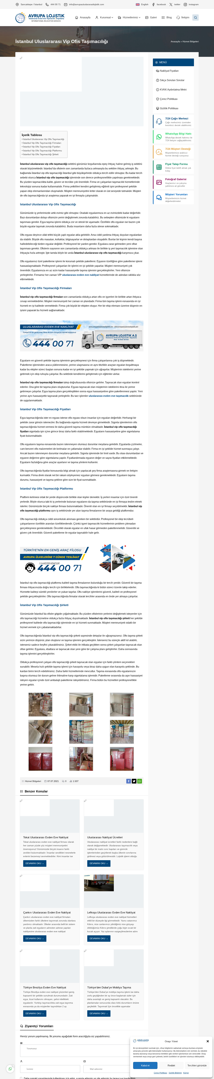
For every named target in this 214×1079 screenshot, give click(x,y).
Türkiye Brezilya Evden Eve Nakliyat (44, 987)
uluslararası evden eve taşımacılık (109, 396)
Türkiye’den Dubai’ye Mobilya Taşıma (109, 987)
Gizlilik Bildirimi (175, 1073)
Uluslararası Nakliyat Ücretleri (105, 837)
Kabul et (145, 1065)
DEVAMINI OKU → (35, 863)
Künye (186, 1073)
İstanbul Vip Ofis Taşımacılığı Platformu (42, 150)
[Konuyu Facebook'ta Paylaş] (128, 781)
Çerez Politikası (160, 1073)
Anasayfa (175, 41)
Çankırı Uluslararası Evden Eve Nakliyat (47, 912)
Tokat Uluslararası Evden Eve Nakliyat (45, 837)
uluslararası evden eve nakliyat (80, 275)
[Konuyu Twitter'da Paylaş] (134, 781)
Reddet (171, 1065)
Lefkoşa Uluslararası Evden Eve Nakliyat (111, 912)
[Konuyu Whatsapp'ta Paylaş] (139, 781)
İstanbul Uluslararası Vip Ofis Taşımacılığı (43, 139)
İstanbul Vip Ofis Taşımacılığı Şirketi (40, 154)
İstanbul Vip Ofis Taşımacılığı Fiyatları (41, 146)
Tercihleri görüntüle (197, 1065)
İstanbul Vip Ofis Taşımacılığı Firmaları (42, 143)
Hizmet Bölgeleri (191, 41)
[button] (207, 1041)
